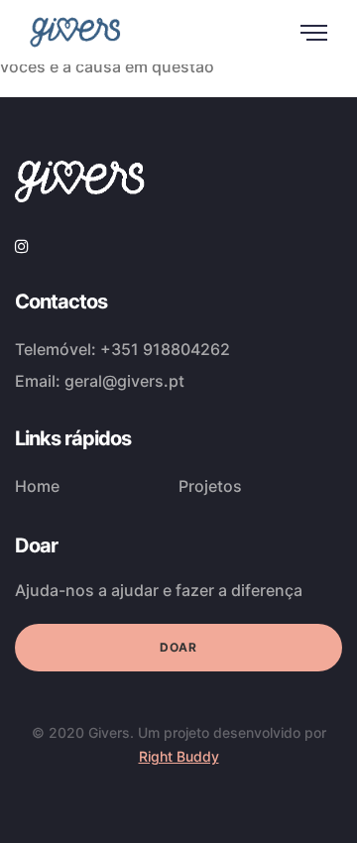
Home (37, 486)
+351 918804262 (165, 349)
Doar (178, 647)
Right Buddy (179, 756)
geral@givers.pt (124, 381)
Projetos (210, 486)
